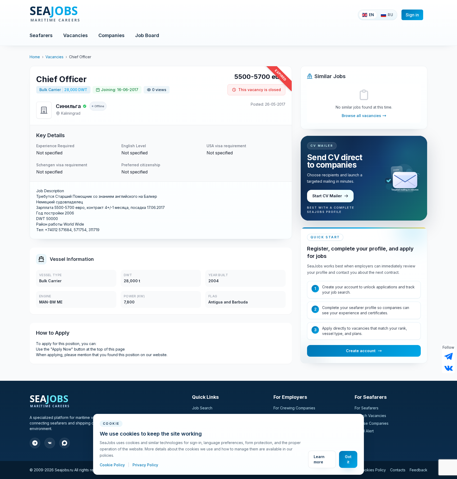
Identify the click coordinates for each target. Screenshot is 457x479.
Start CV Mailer (327, 195)
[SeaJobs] (72, 14)
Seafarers (41, 35)
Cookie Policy (113, 465)
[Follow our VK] (448, 368)
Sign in (412, 14)
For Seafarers (366, 408)
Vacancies (75, 35)
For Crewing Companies (294, 408)
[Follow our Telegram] (448, 356)
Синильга (68, 106)
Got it (348, 459)
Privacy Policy (145, 465)
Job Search (202, 408)
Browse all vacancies (361, 115)
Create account (361, 350)
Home (35, 57)
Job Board (147, 35)
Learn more (319, 459)
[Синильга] (44, 110)
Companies (111, 35)
